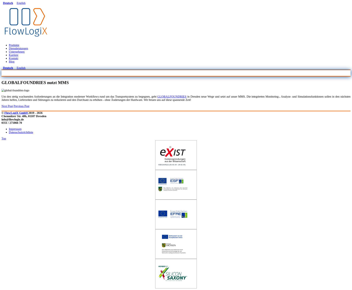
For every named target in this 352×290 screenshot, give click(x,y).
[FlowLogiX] (26, 38)
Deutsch (8, 3)
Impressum (15, 129)
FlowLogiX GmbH (16, 112)
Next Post (7, 106)
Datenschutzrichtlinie (21, 132)
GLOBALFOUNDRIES (171, 96)
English (21, 3)
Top (3, 138)
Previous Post (21, 106)
